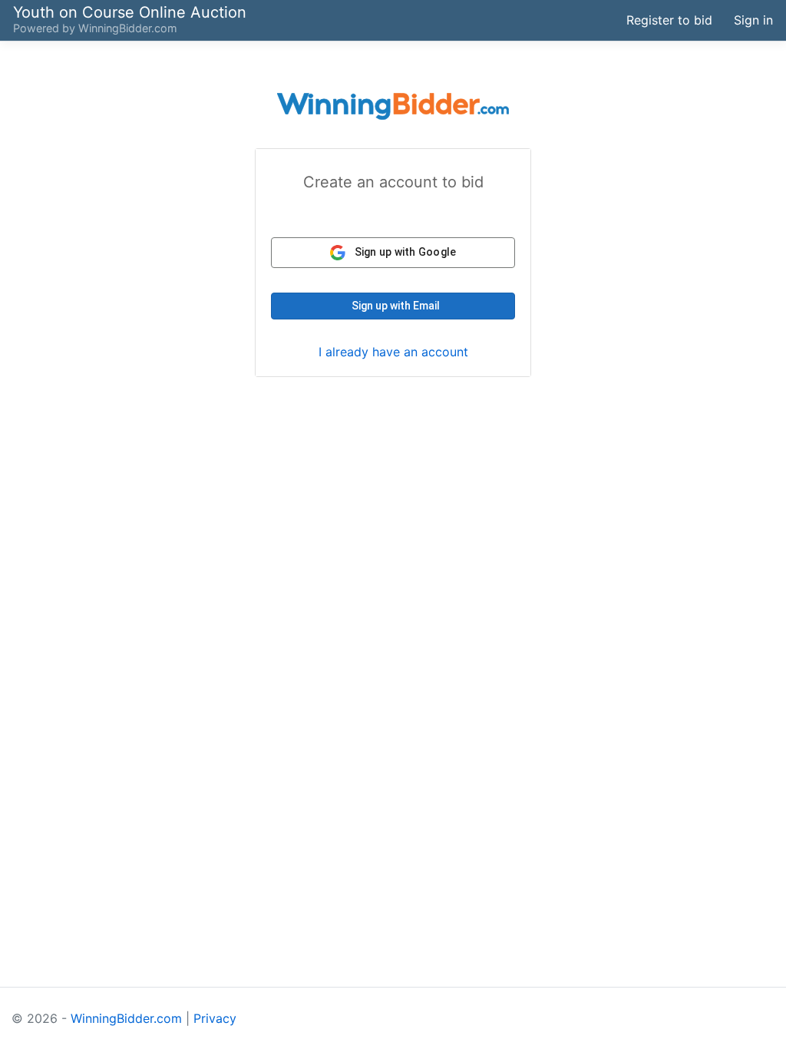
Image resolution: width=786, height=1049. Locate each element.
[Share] (543, 20)
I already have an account (393, 351)
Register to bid (669, 20)
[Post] (572, 20)
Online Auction (129, 11)
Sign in (753, 20)
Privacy (214, 1018)
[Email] (600, 20)
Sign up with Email (396, 305)
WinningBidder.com (127, 28)
